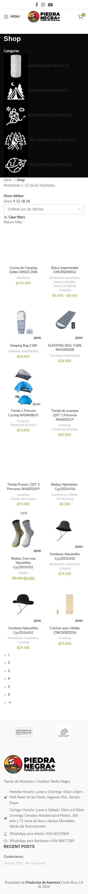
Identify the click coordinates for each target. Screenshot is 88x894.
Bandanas (23, 277)
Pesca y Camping (64, 285)
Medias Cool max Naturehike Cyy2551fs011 (23, 563)
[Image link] (30, 764)
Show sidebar (14, 196)
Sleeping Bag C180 (23, 345)
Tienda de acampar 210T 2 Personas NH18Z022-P (64, 415)
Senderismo (56, 277)
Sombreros (73, 564)
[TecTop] (64, 732)
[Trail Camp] (24, 732)
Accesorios (73, 277)
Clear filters (17, 217)
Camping (65, 290)
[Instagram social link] (43, 4)
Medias (72, 494)
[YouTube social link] (50, 4)
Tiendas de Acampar (23, 424)
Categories (11, 51)
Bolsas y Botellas (64, 281)
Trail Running (64, 498)
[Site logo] (44, 16)
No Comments (36, 863)
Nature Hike (13, 222)
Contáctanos (13, 856)
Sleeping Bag (30, 351)
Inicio (8, 180)
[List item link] (44, 797)
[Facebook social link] (37, 4)
